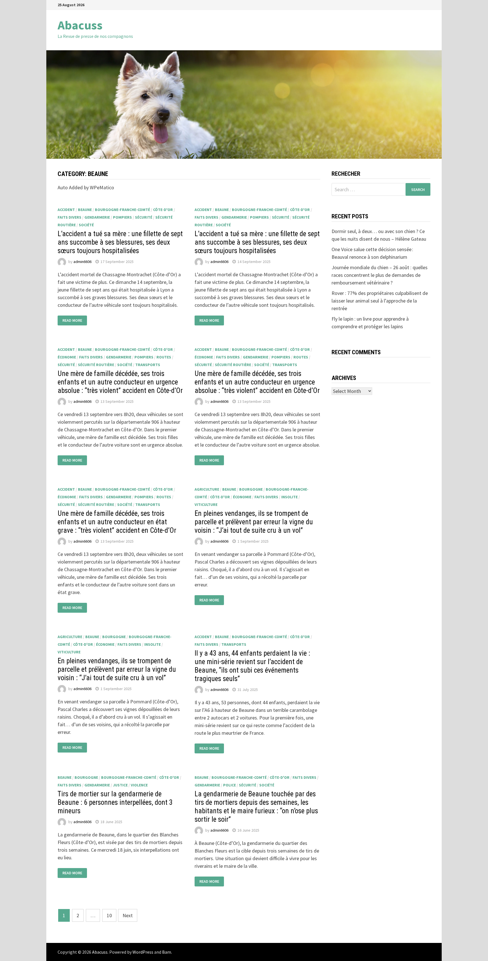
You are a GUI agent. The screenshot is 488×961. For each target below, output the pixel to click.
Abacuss (80, 25)
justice (120, 785)
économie (67, 357)
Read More (72, 320)
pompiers (122, 217)
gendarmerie (97, 217)
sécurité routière (96, 364)
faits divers (69, 217)
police (229, 785)
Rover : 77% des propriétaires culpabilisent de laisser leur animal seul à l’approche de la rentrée (380, 301)
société (86, 224)
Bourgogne (251, 489)
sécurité (143, 217)
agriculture (207, 489)
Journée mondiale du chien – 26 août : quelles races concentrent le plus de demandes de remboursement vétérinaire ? (380, 275)
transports (147, 364)
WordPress (142, 952)
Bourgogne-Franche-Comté (122, 209)
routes (163, 357)
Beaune (85, 209)
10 (109, 915)
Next (128, 915)
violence (139, 785)
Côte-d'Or (163, 209)
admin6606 (82, 261)
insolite (289, 496)
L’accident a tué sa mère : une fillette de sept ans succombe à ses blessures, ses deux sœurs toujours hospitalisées (120, 242)
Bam (166, 952)
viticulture (206, 504)
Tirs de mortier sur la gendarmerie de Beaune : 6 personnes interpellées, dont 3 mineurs (115, 802)
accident (66, 209)
